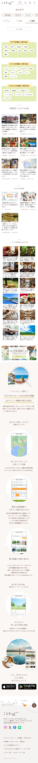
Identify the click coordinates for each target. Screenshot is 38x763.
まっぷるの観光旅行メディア (11, 745)
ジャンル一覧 (7, 752)
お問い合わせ (27, 738)
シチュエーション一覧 (18, 752)
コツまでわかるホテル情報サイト (13, 749)
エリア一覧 (27, 749)
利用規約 (19, 738)
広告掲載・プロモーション (11, 741)
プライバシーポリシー (10, 738)
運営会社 (22, 741)
